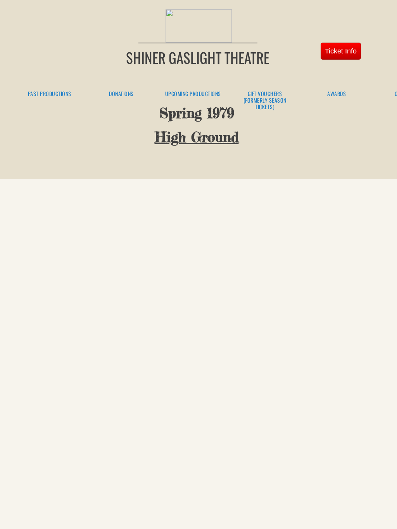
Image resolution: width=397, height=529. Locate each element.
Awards (336, 94)
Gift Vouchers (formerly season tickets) (265, 100)
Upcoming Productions (193, 94)
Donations (121, 94)
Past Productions (49, 94)
